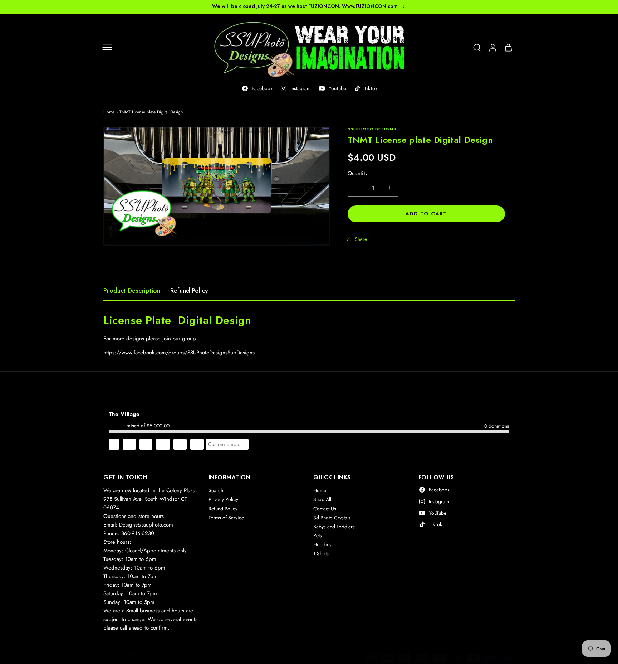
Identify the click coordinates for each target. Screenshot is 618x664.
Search (216, 490)
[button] (107, 47)
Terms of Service (226, 517)
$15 (146, 444)
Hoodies (322, 544)
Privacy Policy (223, 499)
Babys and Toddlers (334, 526)
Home (108, 112)
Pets (317, 535)
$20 (163, 444)
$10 (129, 444)
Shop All (322, 499)
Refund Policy (189, 290)
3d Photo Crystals (331, 517)
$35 (180, 444)
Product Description (131, 290)
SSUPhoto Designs (143, 655)
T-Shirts (321, 553)
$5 (114, 444)
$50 (197, 444)
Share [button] (361, 239)
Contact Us (324, 508)
